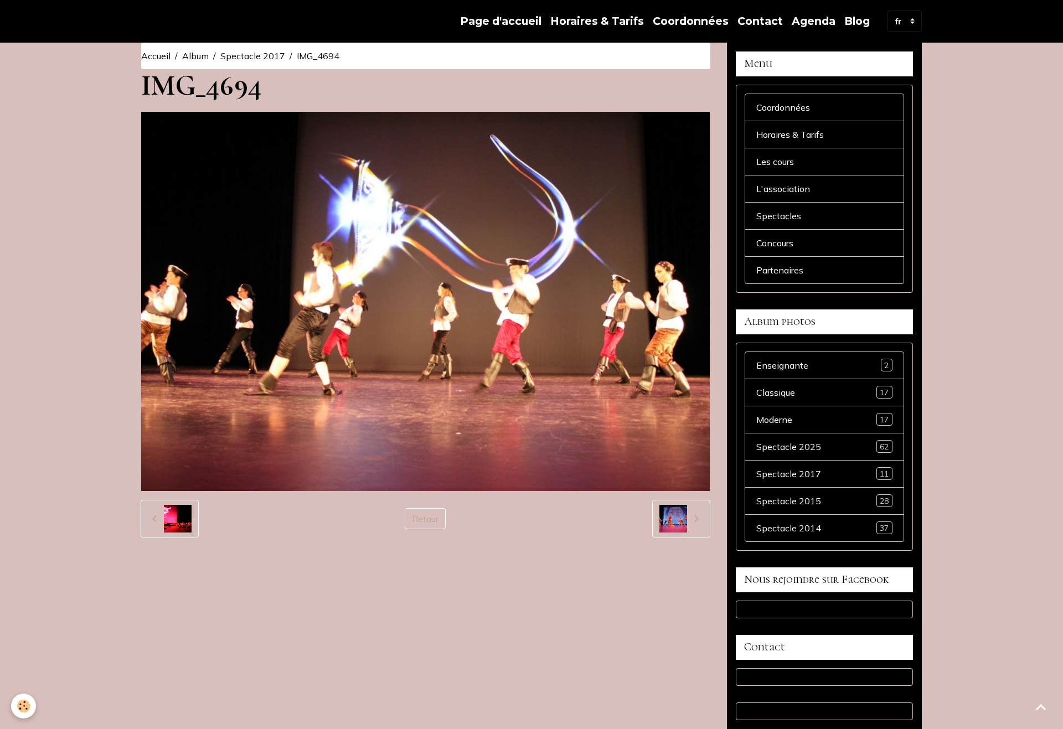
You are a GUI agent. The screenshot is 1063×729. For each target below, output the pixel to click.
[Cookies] (23, 706)
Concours (774, 243)
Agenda (813, 21)
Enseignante (822, 365)
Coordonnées (691, 21)
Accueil (156, 55)
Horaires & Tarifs (597, 21)
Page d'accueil (500, 21)
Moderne (822, 419)
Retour (425, 518)
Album (195, 55)
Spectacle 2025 (822, 446)
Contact (760, 21)
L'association (783, 188)
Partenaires (779, 270)
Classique (822, 392)
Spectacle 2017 (252, 55)
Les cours (775, 161)
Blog (857, 21)
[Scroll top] (1041, 707)
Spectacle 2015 (822, 500)
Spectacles (778, 215)
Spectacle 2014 (822, 528)
